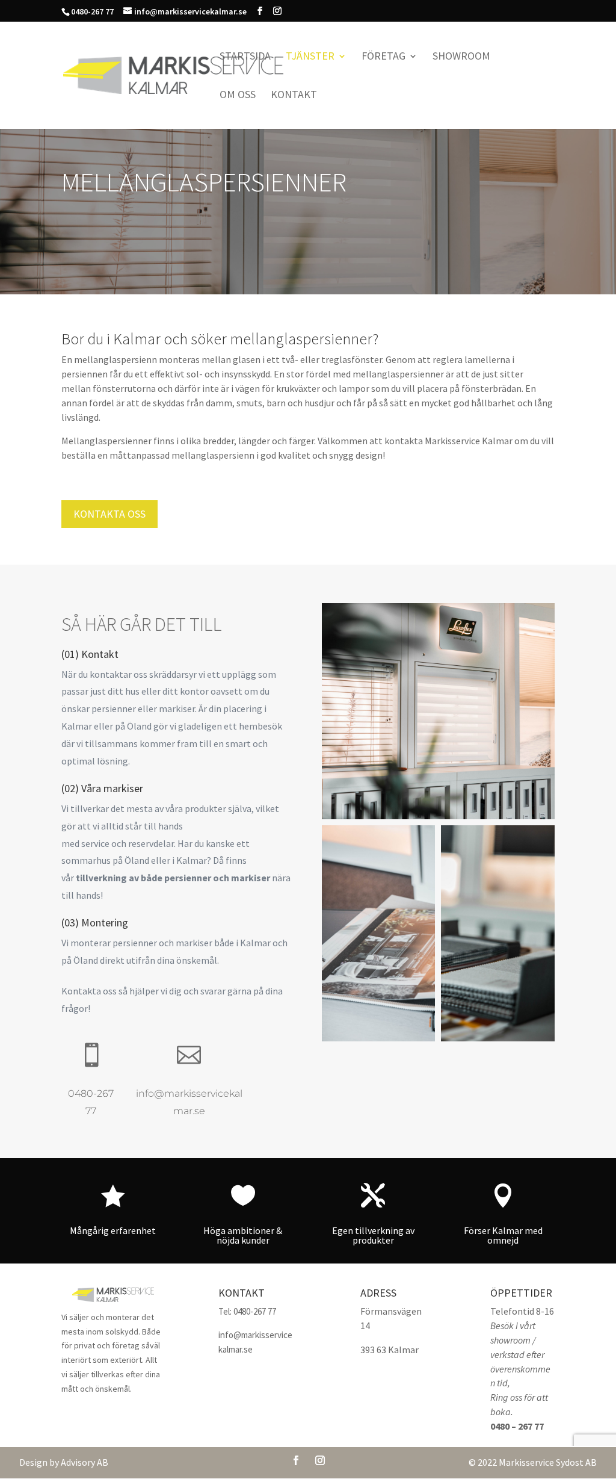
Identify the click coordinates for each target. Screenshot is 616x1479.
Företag (383, 57)
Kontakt (294, 95)
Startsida (245, 57)
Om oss (238, 95)
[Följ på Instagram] (320, 1460)
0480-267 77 (254, 1311)
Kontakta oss (109, 514)
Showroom (461, 57)
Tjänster (310, 57)
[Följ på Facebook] (296, 1460)
